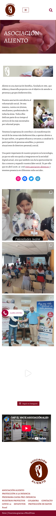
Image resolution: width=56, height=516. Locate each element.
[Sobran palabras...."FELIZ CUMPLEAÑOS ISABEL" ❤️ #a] (28, 215)
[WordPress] (37, 178)
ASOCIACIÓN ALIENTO (13, 490)
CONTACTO (47, 500)
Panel (4, 507)
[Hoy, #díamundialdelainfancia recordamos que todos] (28, 373)
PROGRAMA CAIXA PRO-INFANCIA (19, 497)
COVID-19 (6, 504)
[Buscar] (51, 10)
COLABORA (33, 500)
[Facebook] (24, 178)
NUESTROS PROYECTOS (13, 500)
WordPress (30, 513)
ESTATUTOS (20, 504)
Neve (4, 513)
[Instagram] (18, 178)
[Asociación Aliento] (10, 10)
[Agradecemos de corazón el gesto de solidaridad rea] (28, 320)
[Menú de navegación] (25, 10)
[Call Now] (5, 313)
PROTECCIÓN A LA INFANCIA (16, 493)
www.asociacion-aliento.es (37, 166)
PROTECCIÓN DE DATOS (40, 504)
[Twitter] (31, 178)
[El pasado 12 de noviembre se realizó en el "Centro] (28, 267)
